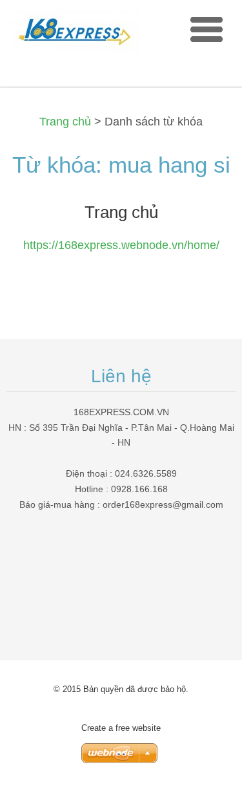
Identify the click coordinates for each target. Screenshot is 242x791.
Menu (206, 29)
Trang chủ (65, 121)
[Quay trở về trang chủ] (74, 35)
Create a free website (121, 728)
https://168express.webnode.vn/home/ (121, 245)
